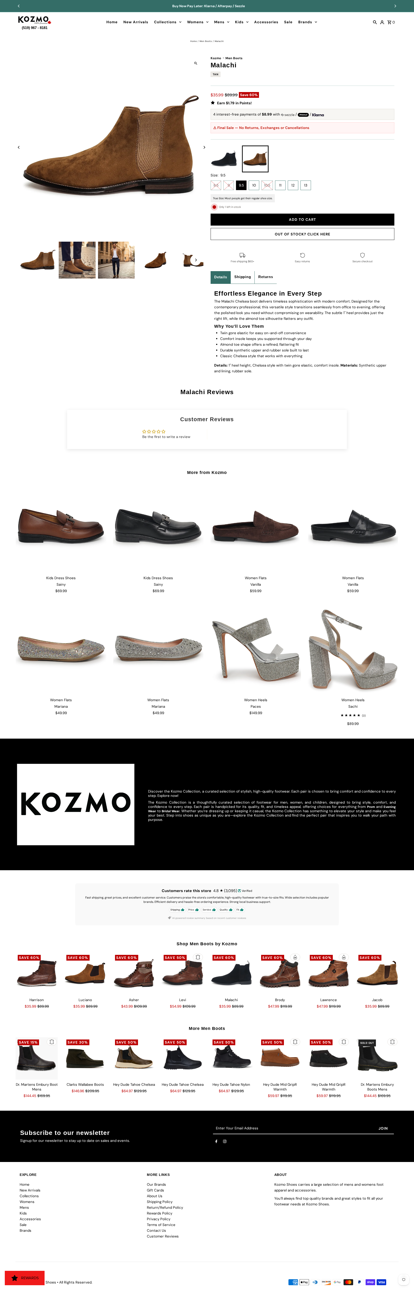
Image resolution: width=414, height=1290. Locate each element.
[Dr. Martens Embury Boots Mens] (377, 1058)
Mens (219, 22)
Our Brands (156, 1184)
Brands (305, 22)
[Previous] (19, 6)
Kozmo (216, 58)
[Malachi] (231, 973)
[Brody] (280, 973)
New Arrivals (135, 22)
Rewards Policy (159, 1213)
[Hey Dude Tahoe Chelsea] (134, 1058)
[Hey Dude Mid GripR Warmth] (280, 1058)
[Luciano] (85, 973)
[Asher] (134, 973)
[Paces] (255, 649)
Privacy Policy (158, 1219)
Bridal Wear (170, 811)
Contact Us (156, 1230)
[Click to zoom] (195, 63)
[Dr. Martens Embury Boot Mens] (36, 1058)
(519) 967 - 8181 (34, 27)
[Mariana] (61, 649)
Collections (165, 22)
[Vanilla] (255, 526)
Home (112, 22)
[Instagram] (224, 1142)
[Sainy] (61, 526)
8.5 (215, 185)
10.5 (267, 185)
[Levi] (182, 973)
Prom (371, 807)
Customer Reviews (163, 1236)
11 (280, 185)
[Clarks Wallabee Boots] (85, 1058)
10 (254, 185)
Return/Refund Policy (165, 1207)
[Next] (395, 6)
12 (293, 185)
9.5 (241, 185)
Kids (239, 22)
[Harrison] (36, 973)
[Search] (375, 22)
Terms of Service (161, 1224)
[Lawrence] (328, 973)
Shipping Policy (159, 1201)
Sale (288, 22)
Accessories (266, 22)
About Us (154, 1196)
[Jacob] (377, 973)
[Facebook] (216, 1142)
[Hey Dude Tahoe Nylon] (231, 1058)
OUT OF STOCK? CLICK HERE (302, 234)
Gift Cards (155, 1190)
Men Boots (206, 41)
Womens (195, 22)
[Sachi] (353, 649)
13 (305, 185)
